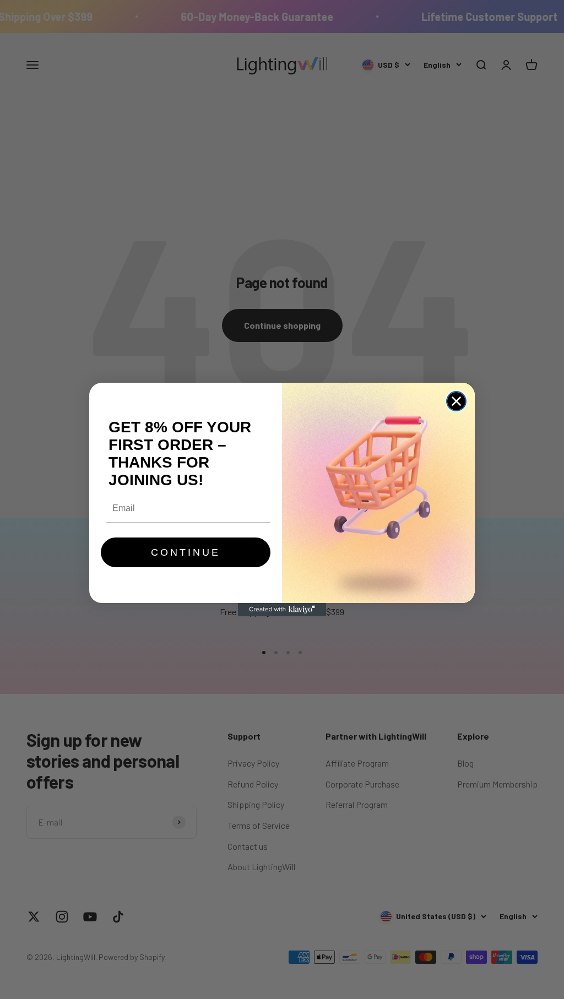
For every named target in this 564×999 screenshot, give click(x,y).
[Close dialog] (456, 401)
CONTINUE (185, 552)
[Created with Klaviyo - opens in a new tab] (282, 609)
